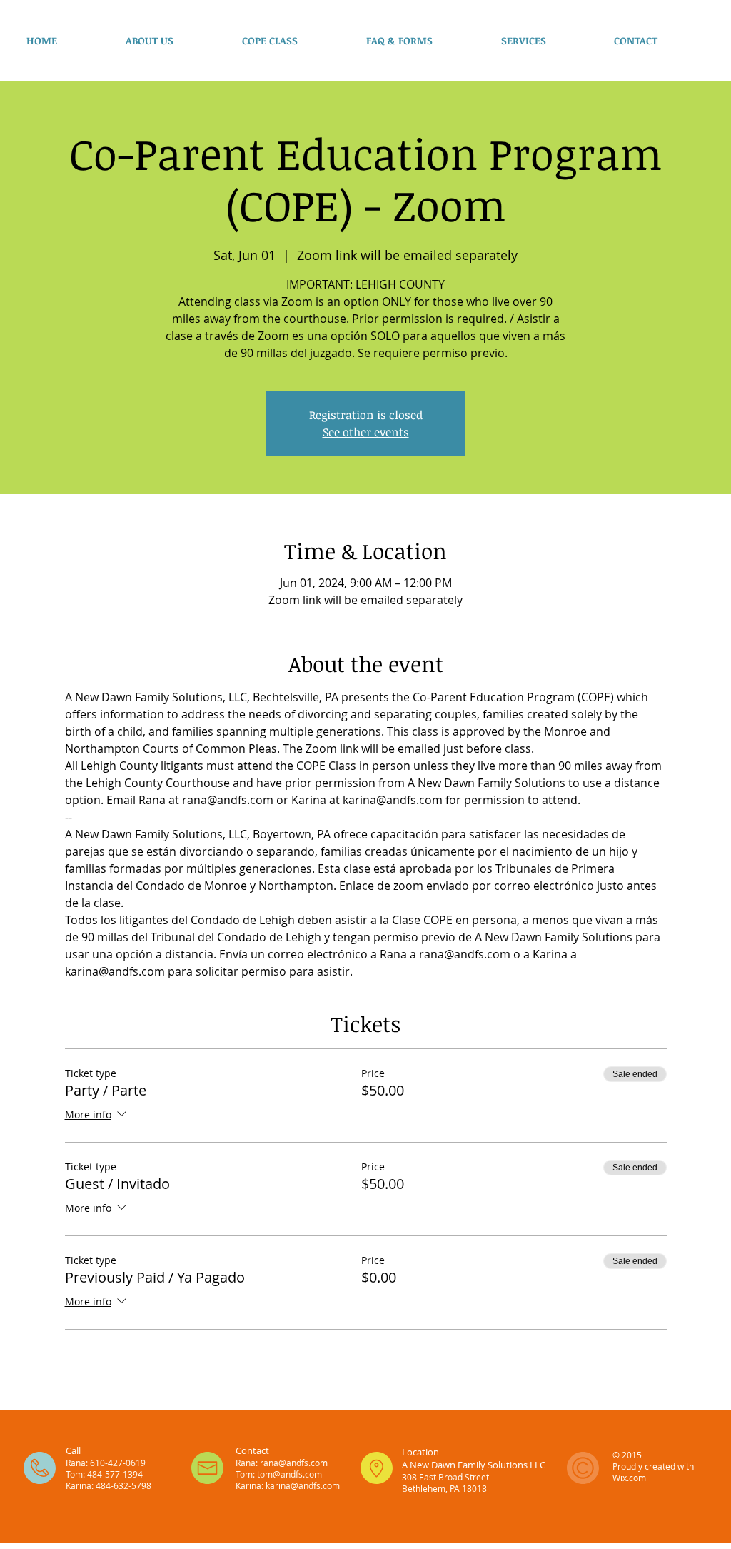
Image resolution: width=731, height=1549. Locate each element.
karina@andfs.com (303, 1485)
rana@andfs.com (294, 1462)
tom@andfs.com (289, 1474)
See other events (366, 432)
